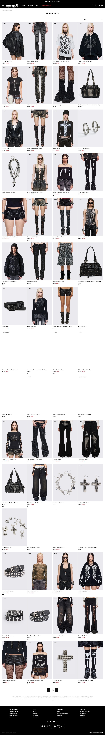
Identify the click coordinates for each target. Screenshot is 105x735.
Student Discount (85, 711)
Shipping (35, 713)
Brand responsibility (62, 713)
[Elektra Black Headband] (53, 373)
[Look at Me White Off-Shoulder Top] (54, 195)
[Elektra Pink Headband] (54, 373)
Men (37, 5)
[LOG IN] (96, 6)
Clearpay (82, 715)
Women (30, 5)
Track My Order (14, 711)
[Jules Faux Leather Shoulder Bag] (2, 506)
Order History (13, 713)
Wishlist (12, 717)
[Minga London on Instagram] (48, 721)
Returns (35, 715)
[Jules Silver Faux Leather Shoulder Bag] (3, 506)
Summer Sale (46, 5)
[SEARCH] (93, 6)
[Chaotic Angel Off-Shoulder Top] (27, 683)
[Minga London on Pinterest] (57, 721)
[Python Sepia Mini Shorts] (27, 240)
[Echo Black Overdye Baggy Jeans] (27, 506)
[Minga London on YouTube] (54, 721)
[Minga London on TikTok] (51, 721)
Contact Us (36, 717)
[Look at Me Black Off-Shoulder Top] (53, 195)
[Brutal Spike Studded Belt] (2, 594)
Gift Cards (83, 713)
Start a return (14, 715)
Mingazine (59, 715)
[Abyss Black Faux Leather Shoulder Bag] (27, 373)
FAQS (34, 711)
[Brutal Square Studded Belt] (3, 594)
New (23, 5)
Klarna (82, 717)
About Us (59, 711)
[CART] (102, 6)
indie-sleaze (8, 10)
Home (3, 10)
